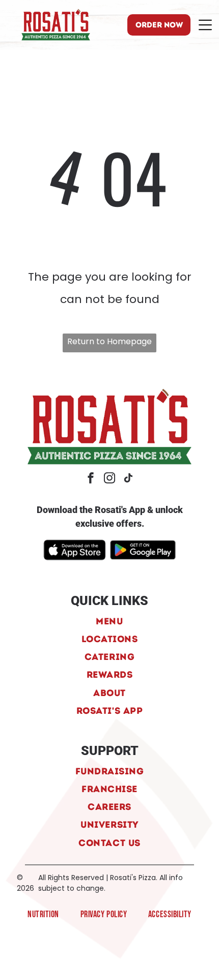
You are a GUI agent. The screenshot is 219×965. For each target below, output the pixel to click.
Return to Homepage (109, 341)
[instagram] (109, 479)
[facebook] (91, 479)
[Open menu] (205, 25)
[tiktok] (128, 479)
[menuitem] (109, 620)
